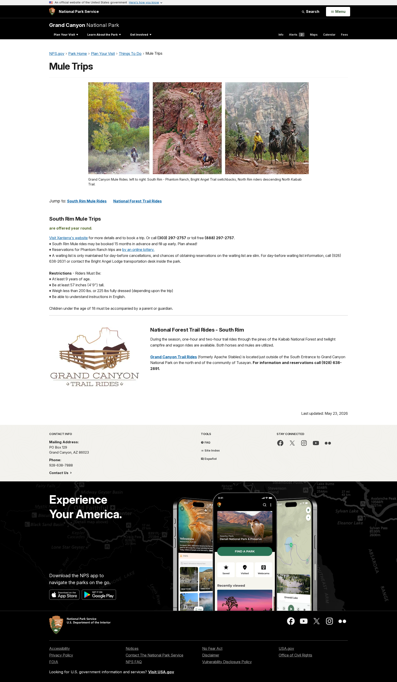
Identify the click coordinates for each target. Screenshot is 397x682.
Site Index (212, 450)
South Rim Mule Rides (87, 201)
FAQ (207, 442)
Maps (314, 34)
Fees (344, 34)
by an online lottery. (138, 249)
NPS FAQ (134, 661)
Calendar (329, 34)
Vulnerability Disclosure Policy (227, 661)
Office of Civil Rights (295, 655)
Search (312, 11)
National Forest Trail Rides (137, 201)
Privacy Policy (61, 655)
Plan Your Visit (64, 34)
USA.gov (286, 648)
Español (210, 458)
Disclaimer (210, 655)
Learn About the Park (102, 34)
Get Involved (139, 34)
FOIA (53, 661)
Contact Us (59, 473)
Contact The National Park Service (154, 655)
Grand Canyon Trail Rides (173, 357)
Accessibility (59, 648)
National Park (84, 25)
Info (281, 34)
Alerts (296, 34)
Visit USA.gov (161, 672)
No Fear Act (212, 648)
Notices (132, 648)
